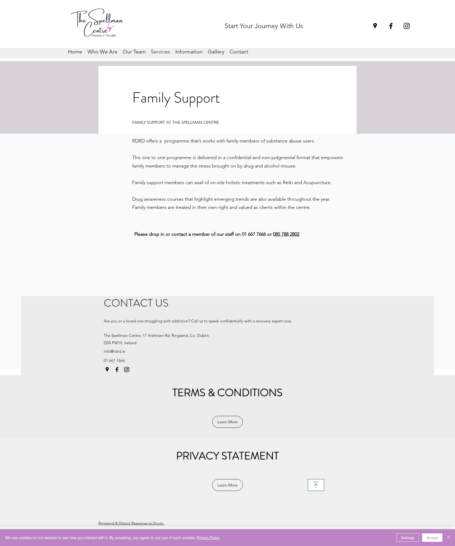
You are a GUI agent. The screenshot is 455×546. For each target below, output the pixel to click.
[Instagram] (407, 26)
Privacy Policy (208, 537)
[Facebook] (391, 26)
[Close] (449, 537)
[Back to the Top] (316, 485)
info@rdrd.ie (114, 351)
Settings (407, 537)
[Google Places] (375, 26)
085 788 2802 (286, 234)
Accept (432, 537)
